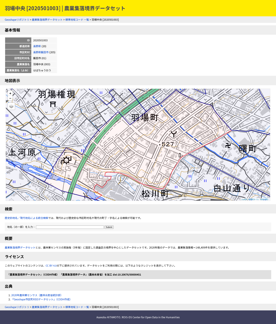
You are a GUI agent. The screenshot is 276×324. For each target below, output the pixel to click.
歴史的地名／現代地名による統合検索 (26, 218)
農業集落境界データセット (47, 19)
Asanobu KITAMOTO (108, 317)
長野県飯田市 (41, 52)
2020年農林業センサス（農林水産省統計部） (37, 295)
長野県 (37, 46)
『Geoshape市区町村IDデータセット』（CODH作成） (41, 299)
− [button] (10, 98)
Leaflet (244, 199)
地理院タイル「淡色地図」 (258, 199)
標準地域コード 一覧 (77, 19)
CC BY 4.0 (51, 265)
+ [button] (10, 93)
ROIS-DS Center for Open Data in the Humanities (151, 317)
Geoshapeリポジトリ (17, 19)
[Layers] (11, 106)
